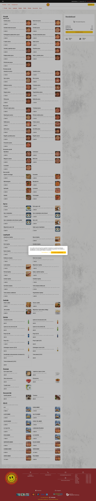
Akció (40, 8)
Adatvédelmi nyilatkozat (43, 499)
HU (3, 1)
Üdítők (24, 8)
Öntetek (29, 8)
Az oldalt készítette (45, 497)
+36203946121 (48, 475)
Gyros (10, 8)
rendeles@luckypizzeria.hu (65, 475)
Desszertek (35, 8)
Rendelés (4, 4)
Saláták (20, 8)
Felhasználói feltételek (53, 499)
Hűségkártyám (15, 4)
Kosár (9, 4)
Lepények (15, 8)
